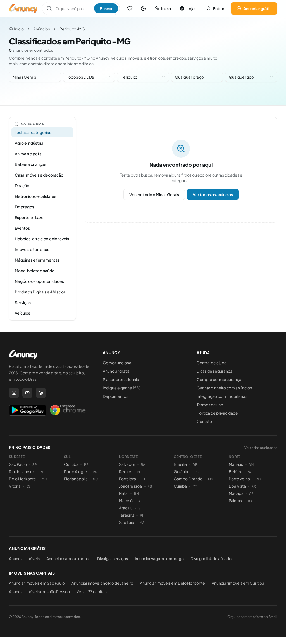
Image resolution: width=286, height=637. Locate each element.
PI (141, 515)
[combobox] (35, 77)
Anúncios (41, 28)
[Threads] (41, 393)
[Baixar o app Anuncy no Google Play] (27, 410)
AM (251, 464)
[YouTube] (27, 393)
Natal (123, 493)
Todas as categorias (33, 132)
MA (141, 523)
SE (140, 508)
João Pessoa (130, 485)
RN (136, 494)
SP (34, 464)
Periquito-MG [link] (72, 28)
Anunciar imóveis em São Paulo (37, 583)
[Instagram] (14, 393)
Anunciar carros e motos (68, 558)
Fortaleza (127, 478)
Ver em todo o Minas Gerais (154, 194)
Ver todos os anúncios (213, 194)
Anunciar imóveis (24, 558)
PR (86, 464)
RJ (41, 472)
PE (139, 472)
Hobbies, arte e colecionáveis (42, 238)
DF (194, 464)
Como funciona (117, 362)
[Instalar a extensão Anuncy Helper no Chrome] (67, 410)
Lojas (191, 8)
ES (28, 486)
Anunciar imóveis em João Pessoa (39, 591)
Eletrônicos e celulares (35, 196)
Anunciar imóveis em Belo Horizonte (172, 583)
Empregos (24, 206)
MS (210, 479)
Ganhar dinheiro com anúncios (224, 387)
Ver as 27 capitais (92, 591)
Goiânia (181, 471)
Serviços (23, 302)
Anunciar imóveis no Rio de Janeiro (102, 583)
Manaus (236, 464)
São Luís (126, 522)
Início (166, 8)
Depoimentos (115, 396)
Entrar (218, 8)
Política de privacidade (217, 412)
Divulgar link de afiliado (211, 558)
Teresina (126, 515)
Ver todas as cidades (260, 448)
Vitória (15, 485)
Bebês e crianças (30, 164)
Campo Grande (188, 478)
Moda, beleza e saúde (34, 270)
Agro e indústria (29, 142)
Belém (235, 471)
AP (251, 494)
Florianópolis (75, 478)
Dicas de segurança (214, 370)
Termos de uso (210, 404)
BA (143, 464)
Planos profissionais (121, 379)
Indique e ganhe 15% (121, 387)
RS (95, 472)
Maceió (126, 500)
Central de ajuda (212, 362)
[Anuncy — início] (23, 8)
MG (44, 479)
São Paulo (18, 464)
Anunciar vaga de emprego (159, 558)
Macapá (236, 493)
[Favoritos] (129, 8)
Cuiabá (180, 485)
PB (149, 486)
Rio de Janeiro (21, 471)
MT (194, 486)
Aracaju (126, 507)
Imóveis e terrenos (32, 249)
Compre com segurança (219, 379)
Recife (125, 471)
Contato (204, 421)
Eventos (22, 228)
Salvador (127, 464)
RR (253, 486)
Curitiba (71, 464)
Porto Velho (239, 478)
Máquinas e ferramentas (37, 259)
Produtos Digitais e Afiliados (40, 291)
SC (95, 479)
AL (140, 501)
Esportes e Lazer (30, 217)
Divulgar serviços (112, 558)
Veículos (22, 313)
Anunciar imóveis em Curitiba (238, 583)
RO (258, 479)
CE (144, 479)
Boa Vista (237, 485)
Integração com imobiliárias (222, 396)
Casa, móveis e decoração (39, 174)
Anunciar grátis (257, 8)
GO (196, 472)
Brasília (180, 464)
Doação (22, 185)
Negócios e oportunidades (39, 281)
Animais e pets (28, 153)
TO (249, 501)
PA (249, 472)
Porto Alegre (75, 471)
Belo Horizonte (22, 478)
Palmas (235, 500)
